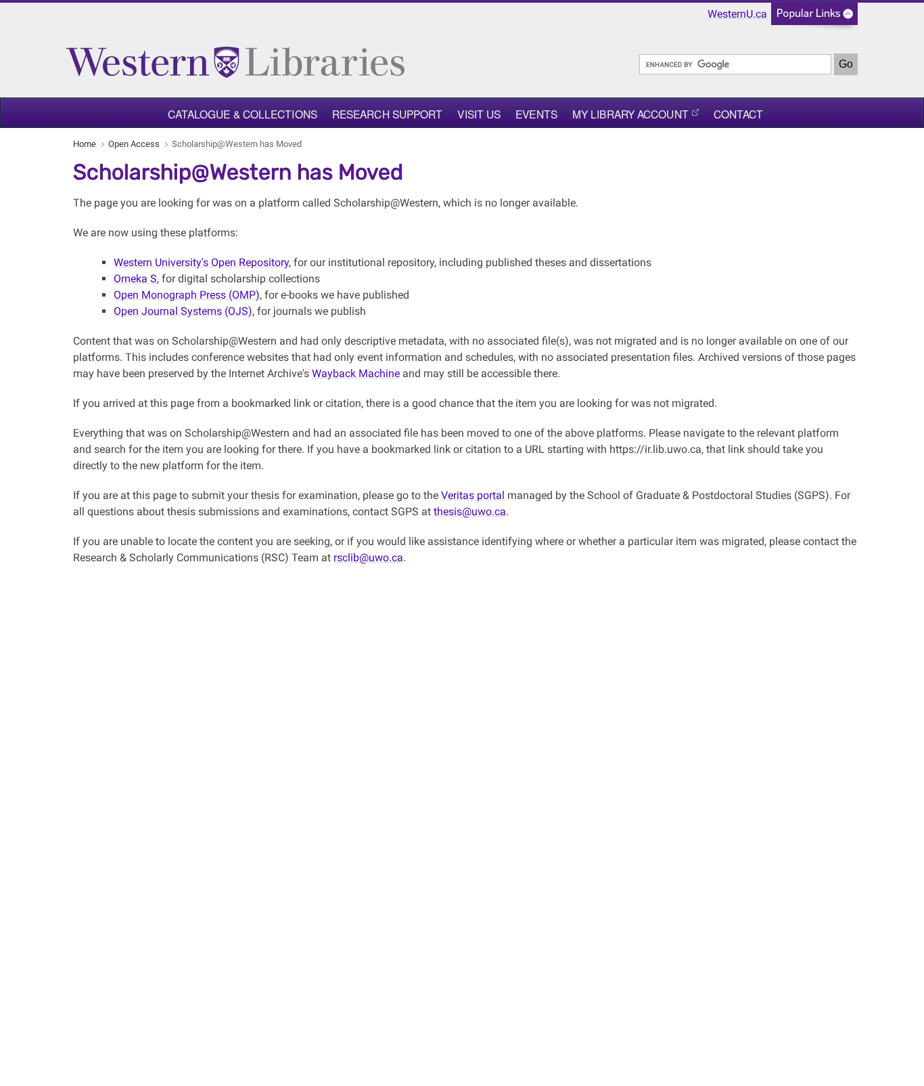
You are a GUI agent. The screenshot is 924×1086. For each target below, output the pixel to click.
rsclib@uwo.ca (368, 557)
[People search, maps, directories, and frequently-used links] (814, 18)
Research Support (387, 113)
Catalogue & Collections (242, 113)
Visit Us (479, 113)
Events (536, 113)
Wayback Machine (356, 373)
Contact (739, 113)
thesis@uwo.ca (470, 511)
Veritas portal (473, 495)
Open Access (134, 144)
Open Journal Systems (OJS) (183, 311)
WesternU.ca (737, 13)
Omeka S (135, 278)
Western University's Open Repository (201, 262)
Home (84, 144)
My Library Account (630, 113)
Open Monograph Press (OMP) (187, 294)
